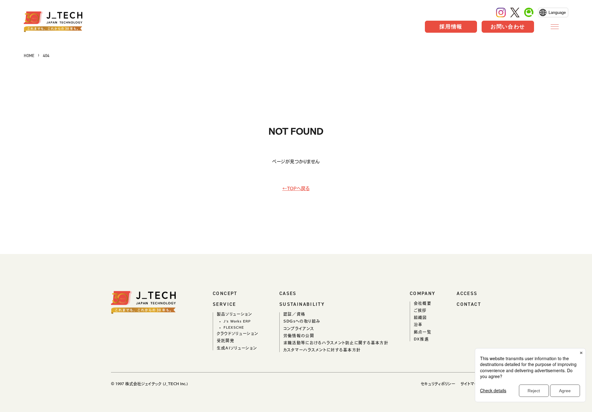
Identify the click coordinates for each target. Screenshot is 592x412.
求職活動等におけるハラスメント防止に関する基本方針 (335, 343)
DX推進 (421, 339)
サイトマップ (470, 384)
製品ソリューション (234, 314)
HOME (29, 55)
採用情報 (450, 26)
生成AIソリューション (237, 348)
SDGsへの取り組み (302, 321)
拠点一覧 (422, 332)
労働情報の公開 (298, 336)
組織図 (420, 317)
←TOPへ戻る (296, 188)
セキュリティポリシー (438, 384)
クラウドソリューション (237, 333)
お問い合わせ (508, 26)
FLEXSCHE (234, 327)
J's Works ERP (237, 321)
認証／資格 (294, 314)
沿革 (418, 325)
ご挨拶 (420, 310)
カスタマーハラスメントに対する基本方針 (322, 350)
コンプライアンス (298, 329)
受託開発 (225, 341)
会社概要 (422, 303)
